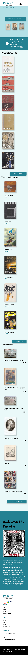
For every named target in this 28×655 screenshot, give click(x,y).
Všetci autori (19, 341)
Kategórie (6, 611)
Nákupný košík (7, 613)
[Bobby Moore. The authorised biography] (14, 26)
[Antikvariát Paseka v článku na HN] (11, 602)
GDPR (4, 635)
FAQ (4, 637)
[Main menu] (24, 3)
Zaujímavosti (6, 626)
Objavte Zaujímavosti (17, 501)
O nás (4, 609)
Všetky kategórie (18, 174)
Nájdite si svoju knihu (15, 19)
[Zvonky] (8, 27)
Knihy (4, 620)
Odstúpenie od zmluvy (9, 639)
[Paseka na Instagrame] (4, 602)
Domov (5, 607)
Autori (4, 622)
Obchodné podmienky (9, 633)
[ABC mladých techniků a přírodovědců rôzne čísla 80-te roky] (21, 26)
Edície (4, 624)
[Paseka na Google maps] (8, 602)
